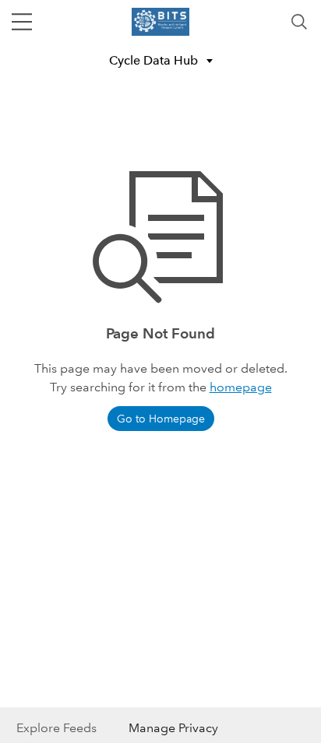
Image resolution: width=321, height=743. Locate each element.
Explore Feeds (56, 727)
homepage (241, 387)
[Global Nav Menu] (22, 22)
